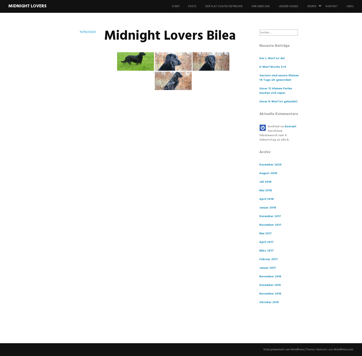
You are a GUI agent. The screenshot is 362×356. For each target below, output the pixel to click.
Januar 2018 (267, 207)
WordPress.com (343, 349)
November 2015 (270, 293)
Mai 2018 (265, 190)
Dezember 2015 (270, 285)
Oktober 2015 (269, 302)
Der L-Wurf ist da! (272, 58)
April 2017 (266, 242)
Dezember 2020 (270, 164)
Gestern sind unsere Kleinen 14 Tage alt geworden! (279, 77)
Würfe (312, 6)
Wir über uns (261, 6)
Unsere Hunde (288, 6)
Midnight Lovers (27, 6)
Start (176, 6)
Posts (192, 6)
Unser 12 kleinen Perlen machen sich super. (275, 90)
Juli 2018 (265, 182)
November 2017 (270, 225)
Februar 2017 (268, 259)
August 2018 (268, 173)
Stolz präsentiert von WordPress (283, 349)
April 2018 (266, 199)
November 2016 (270, 276)
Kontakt (332, 6)
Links (350, 6)
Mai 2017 (265, 233)
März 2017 (266, 250)
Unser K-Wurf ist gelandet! (278, 101)
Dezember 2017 (270, 216)
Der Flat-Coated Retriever (224, 6)
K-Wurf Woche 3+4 (272, 67)
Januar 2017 (267, 268)
